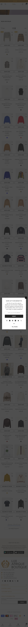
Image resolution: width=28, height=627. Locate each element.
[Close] (26, 298)
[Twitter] (21, 320)
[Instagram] (9, 320)
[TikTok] (15, 320)
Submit (14, 316)
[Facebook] (6, 320)
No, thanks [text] (15, 326)
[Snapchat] (18, 320)
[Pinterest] (12, 320)
